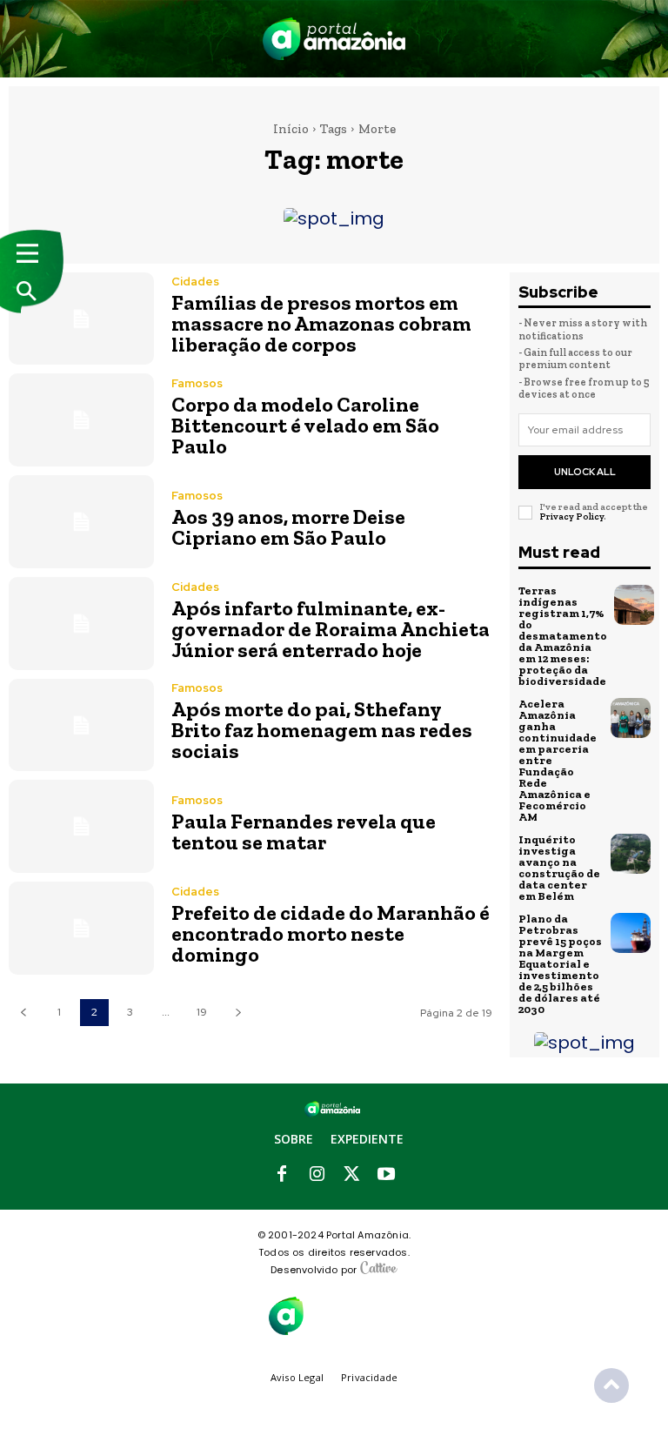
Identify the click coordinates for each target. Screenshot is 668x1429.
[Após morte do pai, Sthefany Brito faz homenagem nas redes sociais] (81, 725)
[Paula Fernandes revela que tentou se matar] (81, 826)
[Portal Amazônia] (334, 38)
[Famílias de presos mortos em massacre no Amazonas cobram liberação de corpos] (81, 319)
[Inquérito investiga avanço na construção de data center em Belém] (631, 854)
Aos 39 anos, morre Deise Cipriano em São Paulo (288, 527)
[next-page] (238, 1012)
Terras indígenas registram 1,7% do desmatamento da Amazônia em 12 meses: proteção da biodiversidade (562, 636)
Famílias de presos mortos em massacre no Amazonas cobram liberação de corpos (321, 323)
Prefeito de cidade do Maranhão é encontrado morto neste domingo (330, 933)
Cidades (195, 281)
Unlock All (585, 472)
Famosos (197, 383)
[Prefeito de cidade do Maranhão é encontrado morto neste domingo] (81, 928)
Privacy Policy (571, 516)
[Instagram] (317, 1175)
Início (291, 129)
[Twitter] (351, 1175)
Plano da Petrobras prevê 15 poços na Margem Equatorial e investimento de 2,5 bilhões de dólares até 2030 (560, 964)
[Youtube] (386, 1175)
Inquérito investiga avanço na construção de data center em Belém (559, 867)
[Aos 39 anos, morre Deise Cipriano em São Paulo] (81, 521)
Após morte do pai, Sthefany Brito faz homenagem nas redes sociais (321, 729)
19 (202, 1012)
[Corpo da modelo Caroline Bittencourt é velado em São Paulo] (81, 419)
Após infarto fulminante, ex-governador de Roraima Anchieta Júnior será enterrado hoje (330, 628)
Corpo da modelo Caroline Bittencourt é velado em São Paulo (305, 425)
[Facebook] (282, 1175)
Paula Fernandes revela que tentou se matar (303, 831)
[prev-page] (23, 1012)
